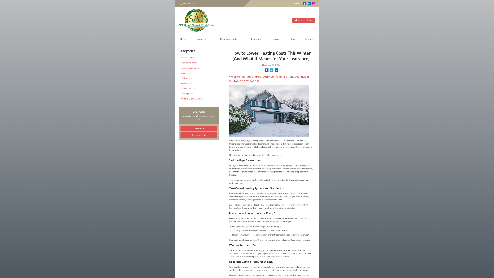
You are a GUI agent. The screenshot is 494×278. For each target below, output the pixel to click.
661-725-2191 (189, 3)
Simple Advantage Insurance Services (196, 20)
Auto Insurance (187, 58)
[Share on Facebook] (266, 71)
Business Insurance (189, 63)
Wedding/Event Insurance (191, 99)
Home (183, 38)
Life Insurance (186, 78)
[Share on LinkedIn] (276, 71)
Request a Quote (305, 20)
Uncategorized (187, 94)
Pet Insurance (186, 83)
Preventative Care (188, 88)
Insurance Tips (187, 73)
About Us (201, 38)
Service (276, 38)
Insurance (256, 38)
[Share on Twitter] (271, 71)
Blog (292, 38)
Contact (309, 38)
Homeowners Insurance (191, 68)
